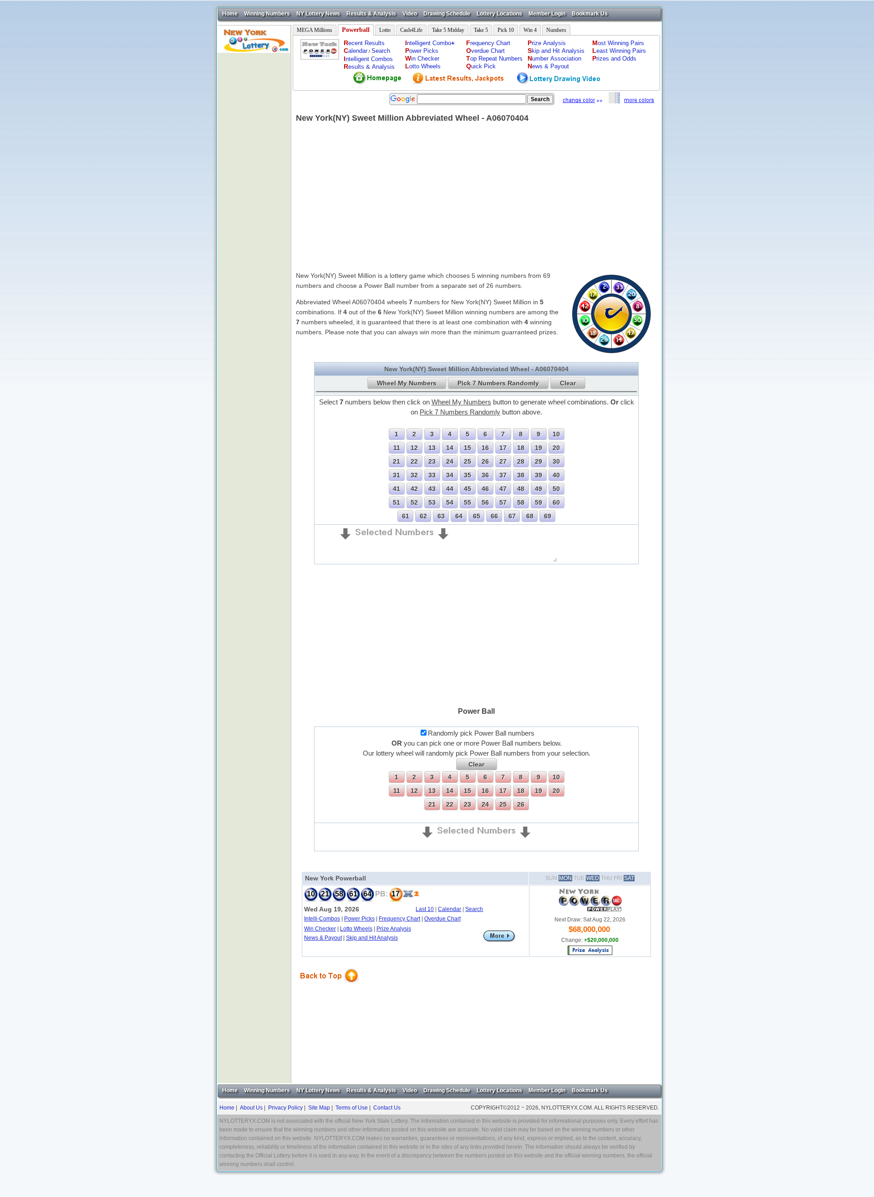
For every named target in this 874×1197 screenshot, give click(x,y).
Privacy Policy (285, 1108)
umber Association (554, 58)
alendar (355, 50)
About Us (251, 1108)
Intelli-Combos (322, 919)
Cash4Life (411, 30)
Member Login (546, 13)
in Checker (422, 58)
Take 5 (481, 30)
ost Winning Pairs (618, 43)
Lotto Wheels (356, 929)
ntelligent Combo (430, 43)
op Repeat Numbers (494, 58)
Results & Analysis (371, 13)
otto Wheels (423, 66)
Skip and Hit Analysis (372, 938)
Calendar (449, 909)
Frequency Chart (399, 919)
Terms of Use (351, 1108)
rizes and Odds (614, 58)
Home (230, 13)
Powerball (356, 29)
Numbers (556, 30)
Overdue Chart (442, 919)
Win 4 (530, 30)
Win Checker (320, 929)
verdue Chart (485, 50)
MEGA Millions (314, 30)
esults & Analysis (369, 66)
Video (409, 13)
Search (380, 50)
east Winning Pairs (619, 50)
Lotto (385, 30)
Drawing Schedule (446, 13)
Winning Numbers (267, 13)
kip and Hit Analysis (556, 50)
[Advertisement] (254, 189)
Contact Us (387, 1108)
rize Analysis (547, 43)
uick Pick (481, 66)
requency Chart (488, 43)
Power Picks (359, 919)
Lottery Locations (499, 13)
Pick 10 (506, 30)
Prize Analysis (393, 929)
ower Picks (421, 50)
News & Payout (323, 938)
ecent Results (364, 43)
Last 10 (425, 909)
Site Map (319, 1108)
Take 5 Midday (448, 30)
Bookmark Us (590, 13)
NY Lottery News (318, 13)
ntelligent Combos (368, 59)
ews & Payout (548, 66)
